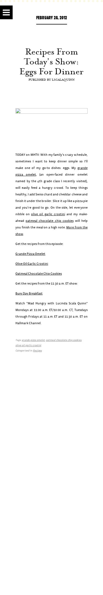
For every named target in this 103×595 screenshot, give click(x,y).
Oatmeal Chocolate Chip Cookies (38, 273)
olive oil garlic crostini (48, 214)
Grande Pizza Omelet (30, 254)
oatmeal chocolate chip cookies (49, 221)
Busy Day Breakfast (29, 293)
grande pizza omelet (33, 340)
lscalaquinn (63, 79)
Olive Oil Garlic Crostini (31, 264)
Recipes (37, 350)
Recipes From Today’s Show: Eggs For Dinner (51, 61)
